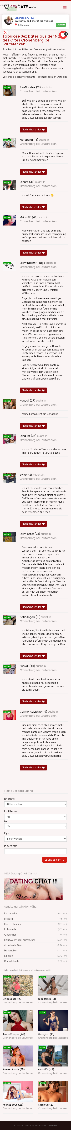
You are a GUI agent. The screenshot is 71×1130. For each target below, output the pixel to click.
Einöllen (35, 955)
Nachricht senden (32, 129)
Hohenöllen (35, 950)
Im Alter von (11, 811)
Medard (35, 918)
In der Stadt (10, 845)
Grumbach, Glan (35, 945)
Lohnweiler (35, 929)
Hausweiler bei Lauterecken (35, 939)
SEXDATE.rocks (24, 1125)
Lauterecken (35, 913)
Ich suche (9, 798)
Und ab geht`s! (55, 859)
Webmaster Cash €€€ (45, 1125)
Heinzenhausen (35, 924)
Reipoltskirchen (35, 961)
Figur (7, 833)
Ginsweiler (35, 934)
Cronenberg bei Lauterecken (38, 91)
